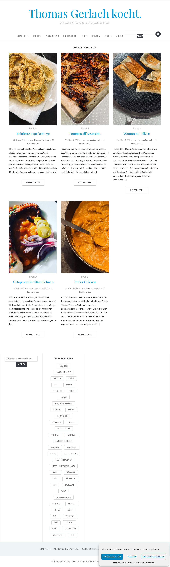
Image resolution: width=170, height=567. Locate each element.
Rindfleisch (69, 485)
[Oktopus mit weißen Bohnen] (33, 237)
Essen (84, 36)
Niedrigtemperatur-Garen (64, 466)
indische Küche (64, 429)
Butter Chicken (85, 282)
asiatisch (64, 366)
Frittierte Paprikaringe (33, 133)
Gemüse (71, 410)
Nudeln (56, 472)
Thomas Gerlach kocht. (85, 13)
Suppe (70, 510)
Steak (57, 510)
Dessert (69, 385)
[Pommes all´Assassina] (85, 88)
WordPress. (73, 561)
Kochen (37, 36)
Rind (55, 485)
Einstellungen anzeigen (154, 557)
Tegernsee (70, 516)
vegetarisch (70, 529)
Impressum (150, 562)
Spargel (71, 504)
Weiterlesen (33, 183)
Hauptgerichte (63, 416)
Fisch (72, 391)
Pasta (54, 479)
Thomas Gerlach (41, 140)
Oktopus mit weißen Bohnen (33, 282)
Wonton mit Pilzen (137, 133)
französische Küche (63, 404)
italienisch (71, 435)
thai (56, 522)
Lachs (53, 454)
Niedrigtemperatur (64, 460)
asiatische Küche (63, 372)
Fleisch (64, 397)
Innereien (55, 435)
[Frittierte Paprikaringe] (33, 88)
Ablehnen (132, 557)
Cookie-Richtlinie (119, 562)
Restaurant (70, 479)
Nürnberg (71, 472)
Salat (63, 491)
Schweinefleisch (64, 497)
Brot (56, 385)
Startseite (23, 36)
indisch (72, 422)
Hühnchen (56, 422)
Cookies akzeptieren (112, 557)
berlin (71, 378)
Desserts (57, 391)
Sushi (55, 516)
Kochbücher (69, 36)
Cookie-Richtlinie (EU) (92, 549)
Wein (73, 535)
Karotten (55, 447)
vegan (54, 529)
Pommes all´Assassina (84, 133)
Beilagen (57, 378)
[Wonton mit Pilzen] (137, 88)
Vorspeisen (58, 535)
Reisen (107, 36)
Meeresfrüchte (70, 454)
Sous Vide (56, 504)
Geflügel (56, 410)
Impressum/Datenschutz (136, 562)
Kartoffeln (71, 447)
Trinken (96, 36)
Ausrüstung (52, 36)
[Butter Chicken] (85, 237)
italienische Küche (63, 441)
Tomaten (69, 522)
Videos (119, 36)
